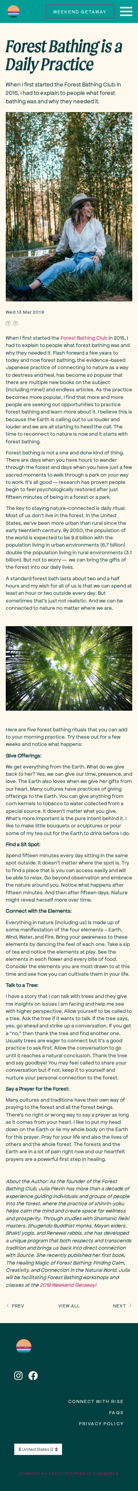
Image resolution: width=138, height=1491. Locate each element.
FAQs (116, 1412)
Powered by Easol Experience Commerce (69, 1473)
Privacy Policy (101, 1423)
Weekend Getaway (80, 11)
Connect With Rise (95, 1401)
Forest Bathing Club (84, 337)
